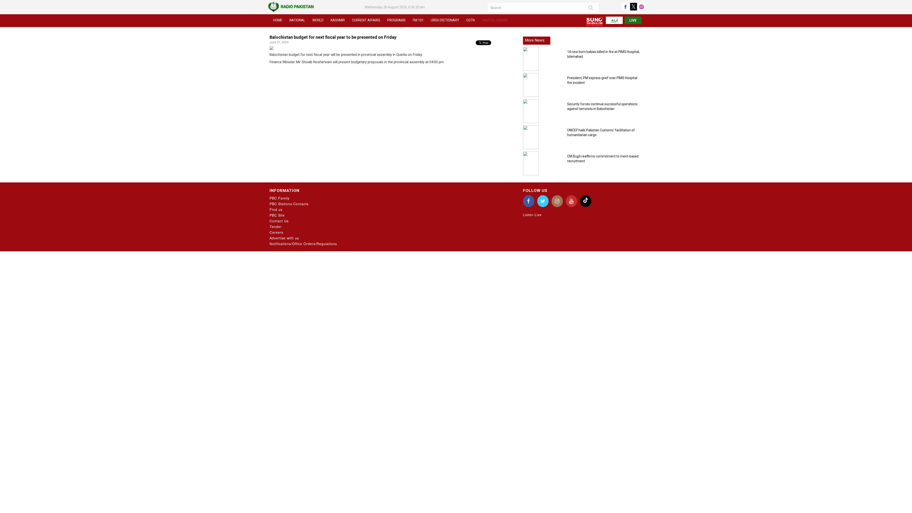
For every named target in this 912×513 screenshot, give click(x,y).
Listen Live (532, 214)
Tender (276, 226)
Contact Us (279, 220)
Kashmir (338, 20)
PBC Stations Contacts (289, 203)
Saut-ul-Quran (495, 20)
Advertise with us (284, 238)
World (317, 20)
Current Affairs (366, 20)
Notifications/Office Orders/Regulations (303, 243)
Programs (396, 20)
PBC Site (277, 215)
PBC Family (280, 198)
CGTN (470, 20)
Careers (276, 232)
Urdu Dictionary (445, 20)
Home (277, 20)
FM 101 (418, 20)
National (297, 20)
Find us (276, 209)
